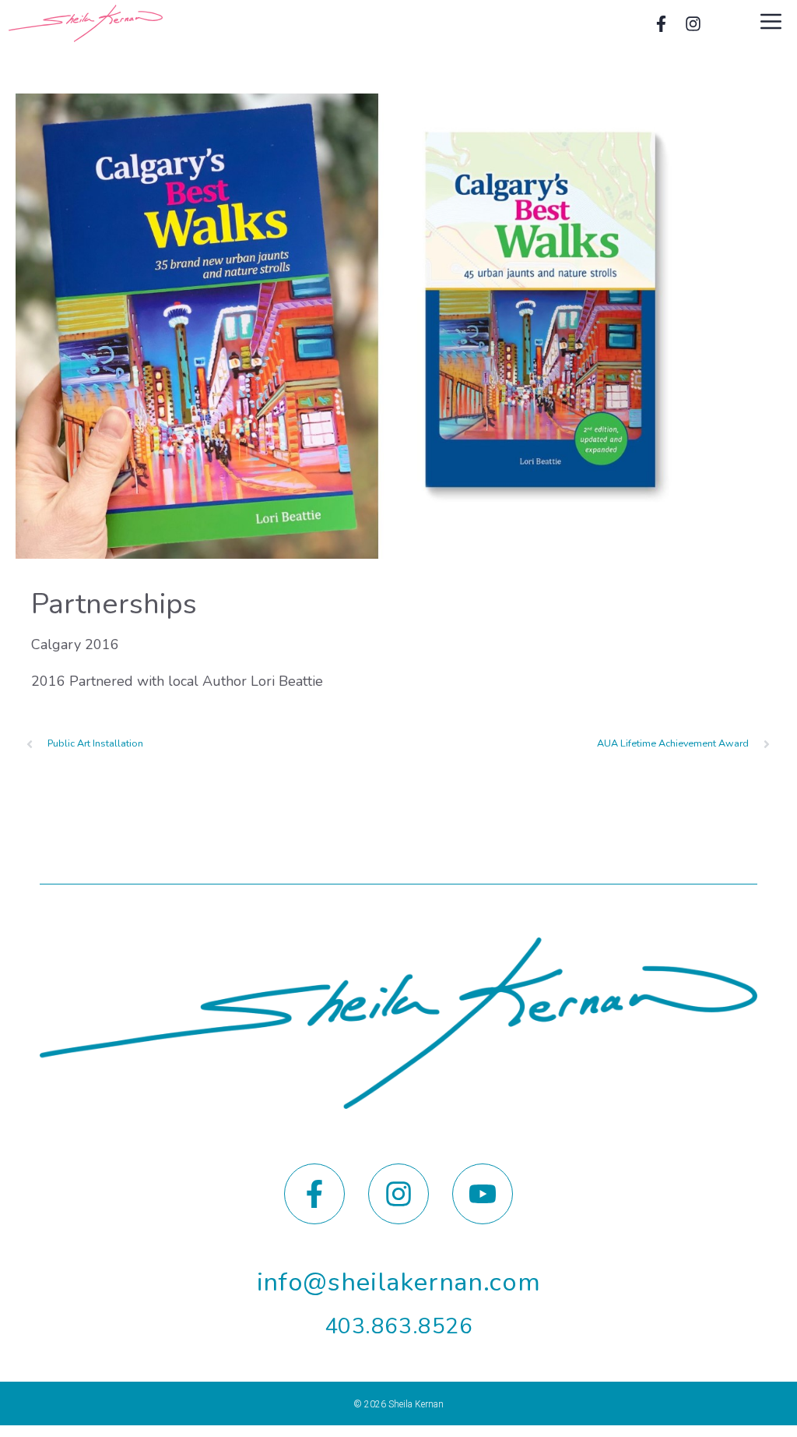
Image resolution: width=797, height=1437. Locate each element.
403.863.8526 (399, 1326)
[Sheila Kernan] (85, 23)
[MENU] (772, 23)
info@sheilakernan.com (399, 1282)
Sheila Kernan (416, 1404)
